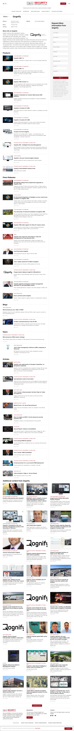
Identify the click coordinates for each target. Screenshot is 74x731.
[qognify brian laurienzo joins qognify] (8, 296)
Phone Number (56, 47)
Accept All (68, 728)
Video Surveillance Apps (32, 496)
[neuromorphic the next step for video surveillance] (8, 392)
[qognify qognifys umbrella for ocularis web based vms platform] (8, 95)
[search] (6, 4)
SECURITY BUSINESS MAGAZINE (40, 722)
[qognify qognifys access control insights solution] (8, 158)
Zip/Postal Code (56, 61)
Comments (55, 71)
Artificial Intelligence (57, 11)
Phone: (4, 24)
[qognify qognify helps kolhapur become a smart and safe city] (13, 682)
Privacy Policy (37, 728)
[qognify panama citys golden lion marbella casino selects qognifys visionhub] (60, 598)
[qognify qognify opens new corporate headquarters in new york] (60, 656)
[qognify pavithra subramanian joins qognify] (13, 489)
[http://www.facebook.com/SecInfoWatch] (50, 715)
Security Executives (16, 11)
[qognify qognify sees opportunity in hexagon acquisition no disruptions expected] (8, 364)
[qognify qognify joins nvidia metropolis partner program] (60, 489)
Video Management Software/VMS (21, 66)
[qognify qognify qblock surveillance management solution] (13, 656)
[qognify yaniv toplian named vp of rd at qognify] (8, 262)
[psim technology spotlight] (8, 441)
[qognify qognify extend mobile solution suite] (8, 168)
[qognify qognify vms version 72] (8, 82)
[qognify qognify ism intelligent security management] (8, 145)
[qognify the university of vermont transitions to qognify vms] (8, 212)
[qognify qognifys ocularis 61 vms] (8, 108)
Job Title (55, 56)
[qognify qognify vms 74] (8, 58)
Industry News (17, 362)
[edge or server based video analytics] (8, 473)
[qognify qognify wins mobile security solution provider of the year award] (13, 571)
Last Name (56, 37)
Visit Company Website (39, 21)
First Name (56, 32)
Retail (15, 234)
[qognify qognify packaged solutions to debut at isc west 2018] (60, 543)
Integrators (26, 11)
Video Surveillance (35, 11)
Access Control (17, 155)
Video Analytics (17, 79)
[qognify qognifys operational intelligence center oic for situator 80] (37, 656)
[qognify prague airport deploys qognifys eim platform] (8, 272)
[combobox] (60, 68)
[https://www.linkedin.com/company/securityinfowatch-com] (52, 715)
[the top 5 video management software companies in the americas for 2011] (8, 347)
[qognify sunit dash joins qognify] (8, 251)
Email (54, 42)
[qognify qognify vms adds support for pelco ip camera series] (8, 225)
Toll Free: (5, 26)
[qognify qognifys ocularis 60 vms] (8, 120)
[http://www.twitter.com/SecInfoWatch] (54, 715)
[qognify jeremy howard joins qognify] (13, 543)
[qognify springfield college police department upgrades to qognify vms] (8, 183)
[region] (37, 728)
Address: (5, 21)
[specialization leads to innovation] (8, 379)
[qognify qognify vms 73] (8, 69)
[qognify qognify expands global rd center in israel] (37, 627)
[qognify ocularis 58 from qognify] (8, 132)
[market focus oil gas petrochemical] (8, 405)
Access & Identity (46, 11)
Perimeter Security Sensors (20, 403)
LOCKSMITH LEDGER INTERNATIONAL (55, 722)
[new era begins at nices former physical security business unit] (8, 417)
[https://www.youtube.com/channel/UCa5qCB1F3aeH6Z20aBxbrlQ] (55, 715)
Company (55, 51)
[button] (4, 4)
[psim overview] (8, 452)
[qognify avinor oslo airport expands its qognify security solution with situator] (60, 571)
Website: (28, 21)
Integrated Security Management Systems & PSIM (24, 142)
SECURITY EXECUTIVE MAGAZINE (27, 722)
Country (55, 66)
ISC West (4, 663)
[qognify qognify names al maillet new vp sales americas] (37, 571)
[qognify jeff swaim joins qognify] (37, 516)
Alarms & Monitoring (7, 577)
